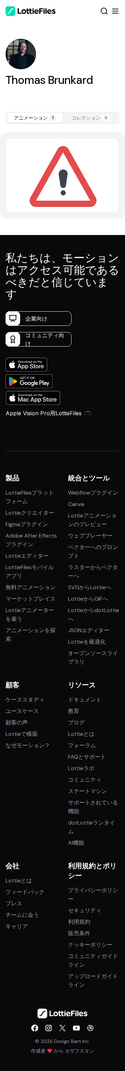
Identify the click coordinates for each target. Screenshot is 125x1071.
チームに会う (22, 914)
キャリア (17, 926)
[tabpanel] (62, 175)
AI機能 (76, 842)
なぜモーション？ (28, 745)
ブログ (76, 722)
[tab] (35, 118)
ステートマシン (87, 791)
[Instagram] (48, 1028)
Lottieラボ (81, 768)
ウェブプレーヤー (90, 535)
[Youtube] (76, 1028)
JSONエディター (88, 630)
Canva (76, 504)
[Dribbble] (90, 1028)
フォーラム (82, 745)
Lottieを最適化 (87, 641)
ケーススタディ (25, 699)
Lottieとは (81, 734)
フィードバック (25, 892)
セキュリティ (84, 910)
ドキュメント (84, 699)
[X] (62, 1028)
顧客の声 (17, 722)
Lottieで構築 (22, 734)
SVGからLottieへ (89, 587)
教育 (73, 711)
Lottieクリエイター (30, 512)
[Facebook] (35, 1028)
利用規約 (79, 921)
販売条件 (79, 933)
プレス (14, 903)
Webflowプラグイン (93, 492)
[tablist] (62, 118)
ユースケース (22, 711)
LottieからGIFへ (88, 598)
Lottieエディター (27, 555)
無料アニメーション (31, 587)
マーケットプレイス (31, 598)
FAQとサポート (87, 756)
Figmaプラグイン (27, 524)
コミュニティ (84, 779)
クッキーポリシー (90, 944)
